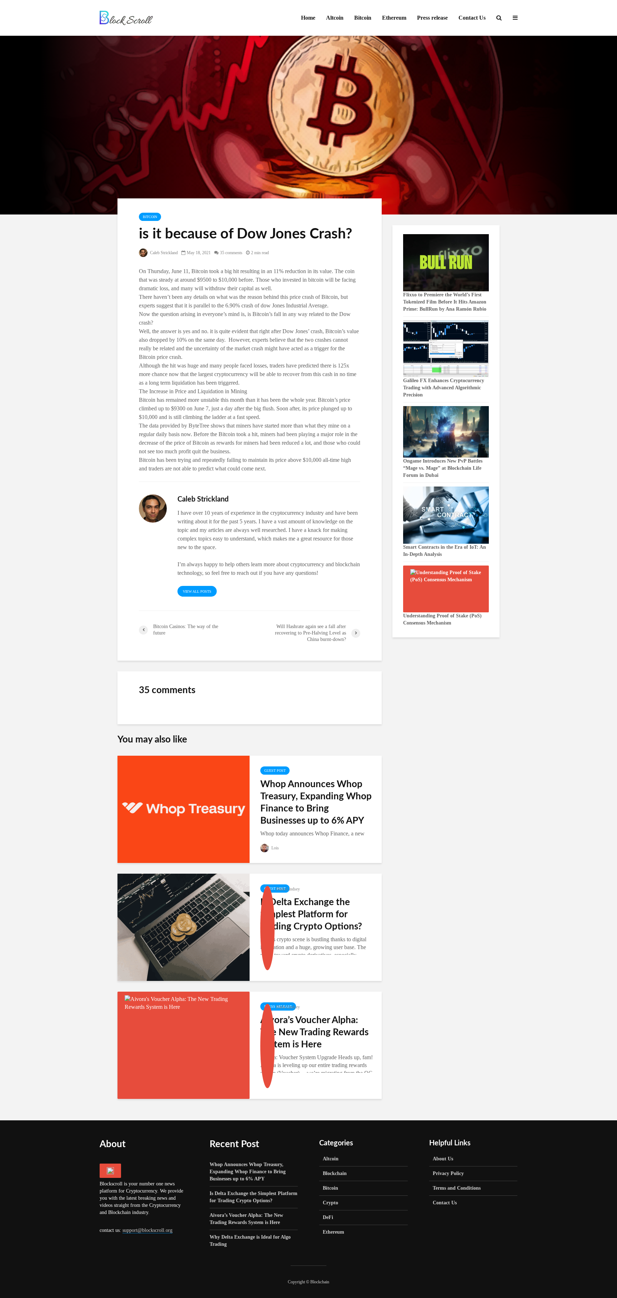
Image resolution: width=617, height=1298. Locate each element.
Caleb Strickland (163, 252)
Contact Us (472, 18)
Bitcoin (362, 18)
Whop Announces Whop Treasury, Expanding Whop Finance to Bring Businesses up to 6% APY (316, 802)
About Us (443, 1158)
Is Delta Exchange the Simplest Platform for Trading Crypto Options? (311, 914)
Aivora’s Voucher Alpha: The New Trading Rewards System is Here (314, 1032)
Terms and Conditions (457, 1188)
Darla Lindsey (288, 889)
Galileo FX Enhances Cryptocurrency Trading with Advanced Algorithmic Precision (443, 388)
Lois (274, 847)
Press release (432, 18)
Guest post (275, 771)
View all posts (197, 591)
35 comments (231, 252)
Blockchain (335, 1173)
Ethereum (394, 18)
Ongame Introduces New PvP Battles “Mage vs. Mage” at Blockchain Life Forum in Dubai (442, 468)
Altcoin (334, 18)
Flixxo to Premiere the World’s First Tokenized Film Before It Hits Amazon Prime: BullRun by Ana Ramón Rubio (444, 302)
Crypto (330, 1202)
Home (308, 18)
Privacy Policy (448, 1173)
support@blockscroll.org (147, 1230)
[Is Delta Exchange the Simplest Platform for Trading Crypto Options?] (183, 927)
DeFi (328, 1217)
